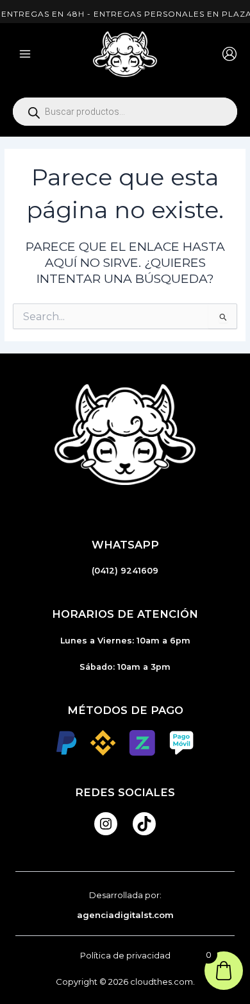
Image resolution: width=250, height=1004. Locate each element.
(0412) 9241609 (125, 570)
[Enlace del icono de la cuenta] (229, 54)
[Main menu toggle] (25, 54)
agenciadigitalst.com (125, 915)
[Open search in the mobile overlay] (125, 112)
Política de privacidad (125, 955)
